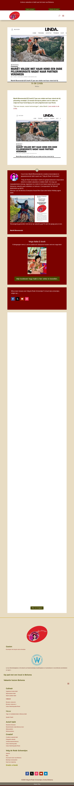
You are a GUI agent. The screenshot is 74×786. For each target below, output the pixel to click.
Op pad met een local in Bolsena (18, 675)
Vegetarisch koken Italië (12, 691)
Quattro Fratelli (9, 717)
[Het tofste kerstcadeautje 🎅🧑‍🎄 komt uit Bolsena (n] (16, 348)
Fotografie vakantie (10, 739)
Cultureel (8, 699)
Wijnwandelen (9, 729)
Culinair (9, 688)
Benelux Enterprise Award (29, 190)
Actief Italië (11, 722)
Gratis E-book (54, 9)
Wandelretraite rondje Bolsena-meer (15, 727)
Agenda (8, 753)
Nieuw (8, 711)
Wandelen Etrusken (11, 724)
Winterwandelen (10, 731)
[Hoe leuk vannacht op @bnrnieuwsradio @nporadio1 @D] (37, 480)
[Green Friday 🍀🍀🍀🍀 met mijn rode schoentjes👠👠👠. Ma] (37, 374)
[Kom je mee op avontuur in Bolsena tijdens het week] (16, 541)
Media (37, 86)
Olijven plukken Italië (11, 695)
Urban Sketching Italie (11, 743)
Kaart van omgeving (11, 762)
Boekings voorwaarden (11, 760)
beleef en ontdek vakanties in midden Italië (34, 182)
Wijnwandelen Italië (11, 693)
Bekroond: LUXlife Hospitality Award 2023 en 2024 (26, 5)
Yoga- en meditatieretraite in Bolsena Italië (16, 714)
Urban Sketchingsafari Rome (13, 706)
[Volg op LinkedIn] (46, 773)
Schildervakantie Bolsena (12, 741)
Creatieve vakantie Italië (12, 737)
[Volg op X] (17, 299)
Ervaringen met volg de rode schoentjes (15, 649)
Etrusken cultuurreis (11, 702)
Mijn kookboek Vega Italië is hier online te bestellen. (37, 279)
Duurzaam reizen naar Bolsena (13, 757)
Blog (7, 755)
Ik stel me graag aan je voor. (53, 224)
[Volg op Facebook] (13, 299)
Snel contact (30, 9)
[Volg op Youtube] (22, 299)
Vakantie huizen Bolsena (14, 680)
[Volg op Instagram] (27, 299)
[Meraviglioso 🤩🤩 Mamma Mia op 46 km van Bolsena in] (58, 497)
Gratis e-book (12, 765)
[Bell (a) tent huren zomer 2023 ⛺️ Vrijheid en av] (58, 385)
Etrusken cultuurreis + (11, 704)
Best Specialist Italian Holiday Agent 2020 (37, 7)
